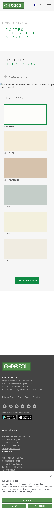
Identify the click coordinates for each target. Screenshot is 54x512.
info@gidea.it (8, 469)
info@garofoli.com (11, 448)
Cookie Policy (24, 397)
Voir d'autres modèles (27, 281)
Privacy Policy (9, 397)
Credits (36, 397)
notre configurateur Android (30, 349)
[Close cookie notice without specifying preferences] (51, 476)
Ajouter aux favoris (17, 77)
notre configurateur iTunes (30, 339)
